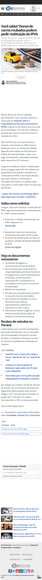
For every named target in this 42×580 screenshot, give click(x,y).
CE (26, 14)
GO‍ (37, 14)
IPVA (3, 421)
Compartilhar (21, 77)
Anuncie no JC (15, 559)
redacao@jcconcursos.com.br (15, 82)
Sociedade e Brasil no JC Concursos (23, 415)
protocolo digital (13, 247)
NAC (2, 14)
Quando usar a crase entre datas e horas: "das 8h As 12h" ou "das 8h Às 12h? (23, 357)
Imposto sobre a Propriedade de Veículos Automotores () (19, 123)
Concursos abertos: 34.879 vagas (14, 429)
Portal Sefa (10, 225)
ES (33, 14)
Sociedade (5, 425)
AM (18, 14)
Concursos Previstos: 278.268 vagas (15, 434)
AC (7, 14)
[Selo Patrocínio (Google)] (33, 8)
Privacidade (27, 559)
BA (22, 14)
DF (30, 14)
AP (14, 14)
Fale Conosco (27, 554)
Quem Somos (15, 554)
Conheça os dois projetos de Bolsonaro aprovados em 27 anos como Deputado (21, 368)
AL (10, 14)
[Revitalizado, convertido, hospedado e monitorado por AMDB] (39, 576)
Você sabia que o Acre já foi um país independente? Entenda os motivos (23, 377)
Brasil (13, 425)
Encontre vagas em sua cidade (12, 469)
